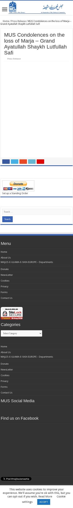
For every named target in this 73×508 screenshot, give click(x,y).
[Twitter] (30, 410)
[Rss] (16, 410)
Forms (4, 292)
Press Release (18, 21)
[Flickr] (36, 410)
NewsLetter (7, 275)
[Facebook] (23, 410)
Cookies (5, 280)
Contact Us (6, 298)
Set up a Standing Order (15, 193)
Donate (5, 269)
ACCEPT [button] (43, 502)
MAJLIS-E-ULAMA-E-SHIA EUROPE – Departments (27, 262)
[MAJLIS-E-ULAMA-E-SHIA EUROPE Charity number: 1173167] (36, 8)
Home (5, 21)
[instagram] (57, 410)
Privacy (4, 286)
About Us (6, 257)
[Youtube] (43, 410)
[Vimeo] (50, 410)
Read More (45, 496)
